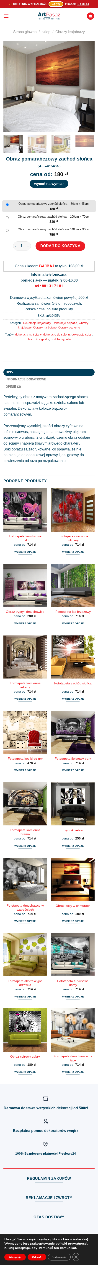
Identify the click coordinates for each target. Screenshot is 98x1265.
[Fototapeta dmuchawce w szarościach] (25, 879)
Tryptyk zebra (73, 830)
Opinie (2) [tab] (13, 386)
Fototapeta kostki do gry (25, 758)
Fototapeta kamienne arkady (25, 685)
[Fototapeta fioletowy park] (73, 732)
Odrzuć (36, 1257)
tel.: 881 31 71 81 (49, 286)
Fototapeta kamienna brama (25, 832)
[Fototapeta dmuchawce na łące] (73, 1029)
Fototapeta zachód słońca (73, 683)
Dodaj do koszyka (60, 246)
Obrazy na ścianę (45, 327)
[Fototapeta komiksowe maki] (25, 509)
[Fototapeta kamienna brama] (25, 803)
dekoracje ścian (82, 334)
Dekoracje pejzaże (65, 323)
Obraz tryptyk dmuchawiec (25, 611)
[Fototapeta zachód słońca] (73, 657)
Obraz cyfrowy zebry (25, 1056)
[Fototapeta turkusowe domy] (73, 954)
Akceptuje (15, 1257)
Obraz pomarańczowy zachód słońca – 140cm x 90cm (54, 229)
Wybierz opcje (25, 551)
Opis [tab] (9, 372)
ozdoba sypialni (61, 339)
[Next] (87, 86)
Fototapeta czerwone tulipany (73, 538)
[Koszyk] (90, 16)
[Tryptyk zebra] (73, 803)
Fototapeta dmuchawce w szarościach (25, 907)
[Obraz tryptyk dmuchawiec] (25, 585)
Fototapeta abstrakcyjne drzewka (25, 983)
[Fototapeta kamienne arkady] (25, 657)
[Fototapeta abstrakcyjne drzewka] (25, 954)
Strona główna (25, 32)
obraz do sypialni (38, 339)
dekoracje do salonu (56, 334)
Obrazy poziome (69, 327)
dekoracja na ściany (28, 334)
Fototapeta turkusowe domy (73, 983)
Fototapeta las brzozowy (73, 611)
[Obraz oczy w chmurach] (73, 879)
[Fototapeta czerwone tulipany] (73, 509)
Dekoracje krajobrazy (37, 323)
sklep (46, 32)
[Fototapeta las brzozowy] (73, 585)
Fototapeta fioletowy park (73, 758)
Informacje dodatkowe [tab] (26, 379)
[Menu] (6, 16)
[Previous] (11, 86)
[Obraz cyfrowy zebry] (25, 1029)
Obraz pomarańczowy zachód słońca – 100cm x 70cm (54, 216)
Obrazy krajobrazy (70, 32)
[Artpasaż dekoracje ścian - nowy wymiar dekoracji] (49, 16)
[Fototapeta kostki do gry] (25, 732)
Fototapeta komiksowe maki (25, 538)
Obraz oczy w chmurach (73, 905)
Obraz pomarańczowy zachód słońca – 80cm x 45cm (53, 203)
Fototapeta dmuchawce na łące (73, 1058)
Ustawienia (59, 1257)
